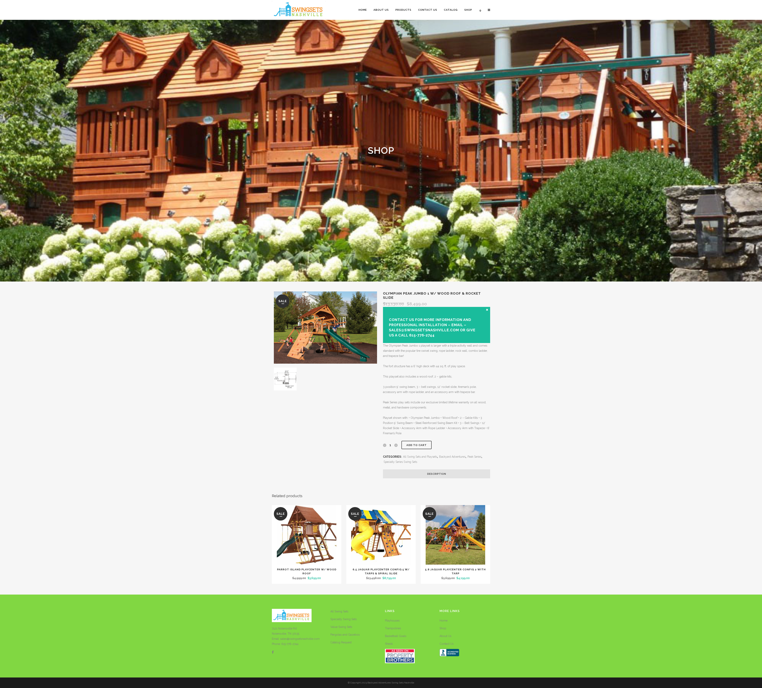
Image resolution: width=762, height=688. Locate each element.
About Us (445, 636)
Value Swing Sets (341, 626)
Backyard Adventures (452, 456)
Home (443, 620)
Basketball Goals (395, 636)
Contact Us (447, 643)
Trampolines (393, 628)
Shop (443, 628)
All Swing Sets (339, 611)
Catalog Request (341, 642)
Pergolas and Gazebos (345, 634)
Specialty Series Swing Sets (400, 461)
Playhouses (392, 620)
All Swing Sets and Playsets (420, 456)
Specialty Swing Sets (343, 619)
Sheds (389, 643)
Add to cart (416, 445)
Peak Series (474, 456)
